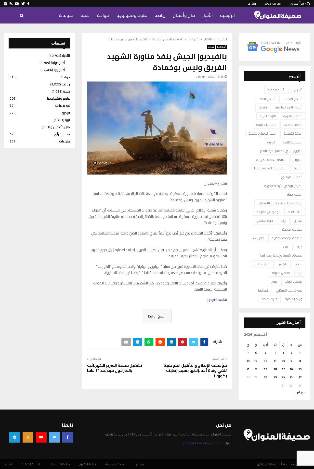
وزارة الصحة (269, 299)
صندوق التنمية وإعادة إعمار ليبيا (281, 255)
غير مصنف (62, 105)
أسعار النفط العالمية (288, 107)
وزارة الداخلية (293, 299)
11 (275, 360)
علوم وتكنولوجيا (131, 15)
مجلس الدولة (281, 273)
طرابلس (283, 264)
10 (283, 360)
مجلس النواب (293, 281)
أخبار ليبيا (221, 47)
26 (265, 377)
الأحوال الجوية (292, 116)
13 (255, 360)
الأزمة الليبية (268, 116)
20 (255, 369)
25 (275, 377)
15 (300, 369)
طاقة (298, 264)
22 (300, 377)
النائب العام (295, 212)
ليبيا (300, 273)
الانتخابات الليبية (266, 125)
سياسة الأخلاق (87, 464)
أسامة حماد (276, 90)
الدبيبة (271, 142)
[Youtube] (41, 437)
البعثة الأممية (293, 133)
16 (291, 369)
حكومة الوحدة (292, 229)
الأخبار (207, 15)
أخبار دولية (58, 62)
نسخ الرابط (156, 316)
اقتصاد (263, 107)
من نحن (139, 464)
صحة (85, 15)
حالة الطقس (264, 220)
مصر (274, 281)
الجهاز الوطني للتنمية (262, 133)
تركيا (283, 220)
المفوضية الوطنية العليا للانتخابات (280, 203)
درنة (299, 247)
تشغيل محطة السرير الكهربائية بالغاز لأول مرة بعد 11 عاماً (114, 368)
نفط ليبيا (263, 290)
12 (265, 360)
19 (265, 369)
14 (248, 360)
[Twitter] (54, 437)
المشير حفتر (294, 194)
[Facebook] (67, 437)
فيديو (211, 47)
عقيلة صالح (262, 264)
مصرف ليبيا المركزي (289, 290)
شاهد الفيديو (217, 299)
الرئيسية (227, 15)
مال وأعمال (184, 15)
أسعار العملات (292, 99)
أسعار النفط (267, 99)
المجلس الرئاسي (291, 177)
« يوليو (300, 392)
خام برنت (258, 238)
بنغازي (298, 220)
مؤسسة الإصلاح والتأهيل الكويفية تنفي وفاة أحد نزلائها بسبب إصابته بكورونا (195, 370)
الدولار (298, 160)
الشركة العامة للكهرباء (271, 160)
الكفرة (298, 168)
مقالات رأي (62, 134)
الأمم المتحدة (293, 125)
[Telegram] (14, 437)
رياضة (160, 15)
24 (283, 377)
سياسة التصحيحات (60, 464)
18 (275, 369)
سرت (286, 247)
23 (291, 377)
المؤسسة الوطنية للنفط (270, 168)
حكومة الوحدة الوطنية (287, 238)
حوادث (103, 15)
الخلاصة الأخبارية (31, 464)
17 (283, 369)
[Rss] (28, 437)
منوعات (66, 15)
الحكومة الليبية (292, 142)
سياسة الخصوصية (115, 464)
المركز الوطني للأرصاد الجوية (283, 186)
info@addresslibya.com (200, 443)
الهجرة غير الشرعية (268, 212)
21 (248, 369)
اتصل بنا (252, 3)
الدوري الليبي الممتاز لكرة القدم (281, 151)
